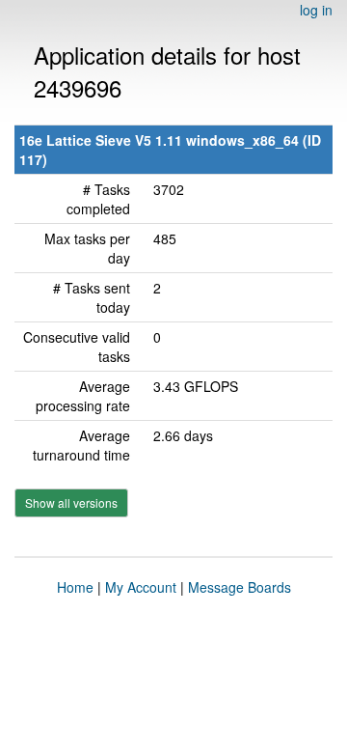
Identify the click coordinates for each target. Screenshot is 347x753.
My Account (140, 587)
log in (316, 9)
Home (75, 587)
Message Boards (239, 587)
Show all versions (71, 502)
